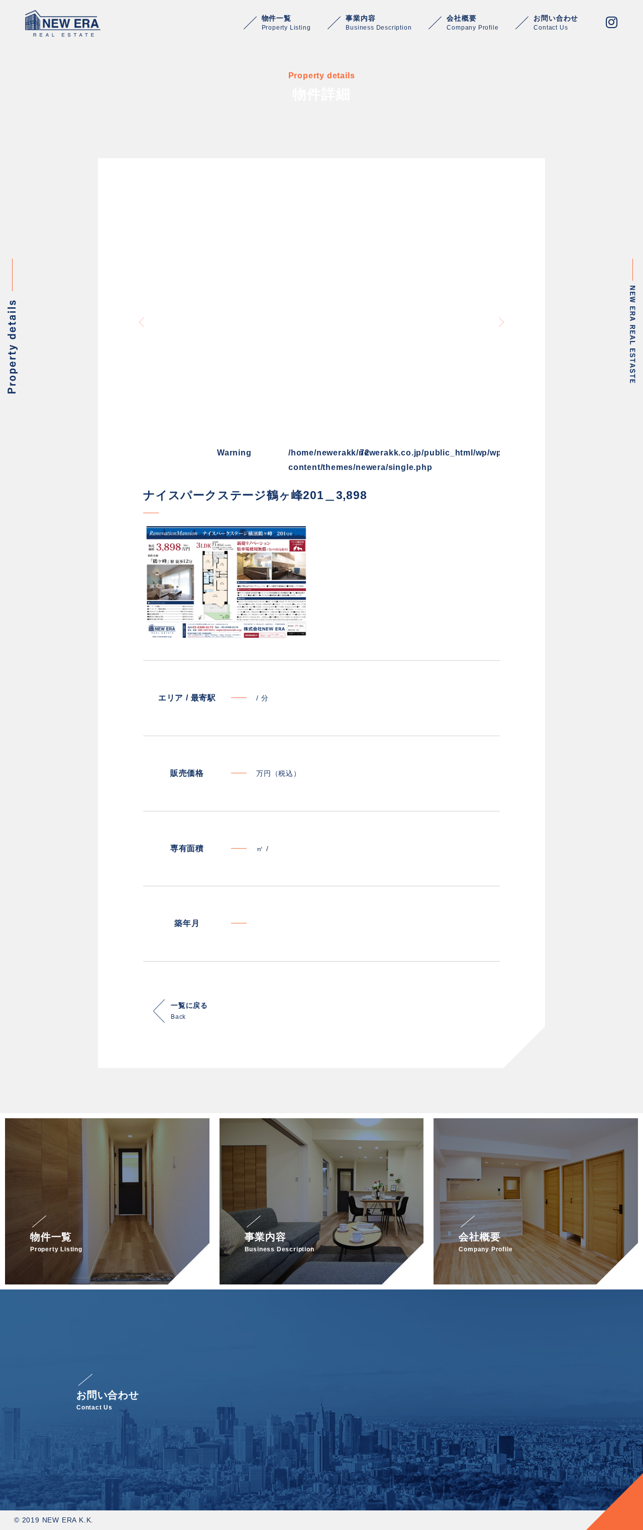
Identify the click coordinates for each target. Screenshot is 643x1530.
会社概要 (472, 22)
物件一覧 (286, 22)
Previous (142, 322)
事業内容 (378, 22)
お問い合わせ (555, 22)
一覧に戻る (189, 1010)
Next (501, 322)
